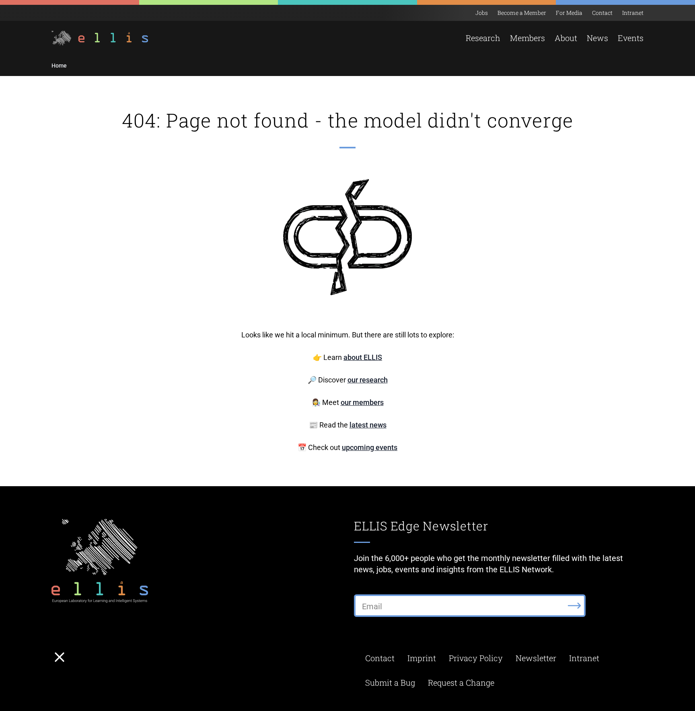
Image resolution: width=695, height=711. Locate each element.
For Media (569, 12)
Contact (602, 12)
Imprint (421, 658)
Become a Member (522, 12)
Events (631, 38)
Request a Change (461, 682)
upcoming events (369, 447)
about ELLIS (362, 357)
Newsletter (536, 658)
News (597, 38)
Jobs (481, 12)
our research (368, 380)
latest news (368, 425)
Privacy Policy (476, 658)
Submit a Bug (390, 682)
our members (362, 402)
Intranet (633, 12)
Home (59, 65)
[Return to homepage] (100, 38)
